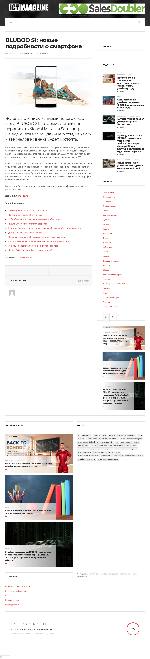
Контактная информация (15, 591)
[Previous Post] (27, 271)
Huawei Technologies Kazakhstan (88, 442)
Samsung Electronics (105, 445)
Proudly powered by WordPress (21, 634)
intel (117, 442)
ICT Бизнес (43, 53)
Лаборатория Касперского (128, 449)
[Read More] (104, 347)
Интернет (107, 242)
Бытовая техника (125, 75)
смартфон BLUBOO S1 (23, 257)
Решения (121, 132)
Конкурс (106, 252)
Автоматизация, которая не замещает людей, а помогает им (38, 241)
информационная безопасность (89, 456)
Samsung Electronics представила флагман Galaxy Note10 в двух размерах (44, 228)
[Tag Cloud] (112, 316)
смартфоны (91, 459)
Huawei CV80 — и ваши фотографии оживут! (30, 250)
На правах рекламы (111, 261)
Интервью (107, 238)
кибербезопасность (128, 456)
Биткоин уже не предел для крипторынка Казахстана (130, 122)
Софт (105, 293)
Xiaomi (134, 445)
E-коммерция (108, 192)
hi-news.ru (23, 195)
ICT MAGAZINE (29, 624)
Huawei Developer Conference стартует (27, 223)
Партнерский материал (127, 160)
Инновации (107, 233)
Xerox (127, 445)
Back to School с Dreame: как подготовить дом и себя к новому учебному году (128, 83)
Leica (122, 442)
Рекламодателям (12, 600)
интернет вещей (114, 452)
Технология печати (110, 306)
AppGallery (97, 435)
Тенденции (107, 302)
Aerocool (85, 435)
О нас (7, 595)
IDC (112, 442)
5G (78, 435)
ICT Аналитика (109, 197)
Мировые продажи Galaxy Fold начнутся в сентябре (34, 245)
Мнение (106, 256)
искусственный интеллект (111, 456)
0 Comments (122, 91)
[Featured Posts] (106, 316)
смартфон (81, 459)
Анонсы (106, 210)
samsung (94, 445)
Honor (89, 439)
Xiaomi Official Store (84, 449)
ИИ (115, 449)
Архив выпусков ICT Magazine (17, 586)
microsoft (136, 442)
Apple (104, 435)
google (140, 435)
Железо (106, 224)
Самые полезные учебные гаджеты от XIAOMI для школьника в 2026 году (130, 103)
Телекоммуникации (111, 297)
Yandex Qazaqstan (99, 449)
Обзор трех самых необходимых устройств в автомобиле (36, 237)
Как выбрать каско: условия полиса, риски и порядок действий (130, 166)
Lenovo (128, 442)
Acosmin (51, 634)
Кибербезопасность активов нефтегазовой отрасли (34, 219)
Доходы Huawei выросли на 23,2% (25, 232)
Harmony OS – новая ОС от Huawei (25, 214)
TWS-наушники (119, 445)
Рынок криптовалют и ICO (128, 116)
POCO (86, 445)
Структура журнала (13, 604)
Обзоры (106, 270)
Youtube (109, 449)
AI (90, 435)
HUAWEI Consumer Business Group (131, 439)
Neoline (80, 445)
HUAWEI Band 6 (113, 439)
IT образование (109, 206)
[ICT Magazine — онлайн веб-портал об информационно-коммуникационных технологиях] (28, 7)
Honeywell (81, 439)
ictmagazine (105, 442)
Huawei (104, 439)
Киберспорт (108, 247)
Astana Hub (112, 435)
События (106, 288)
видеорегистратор (100, 452)
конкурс (140, 456)
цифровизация (113, 459)
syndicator (27, 53)
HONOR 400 (96, 439)
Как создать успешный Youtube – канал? (28, 210)
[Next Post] (70, 271)
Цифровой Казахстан (85, 452)
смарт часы (102, 459)
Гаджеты (121, 97)
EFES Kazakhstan (130, 435)
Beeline (120, 435)
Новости (106, 265)
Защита (106, 229)
